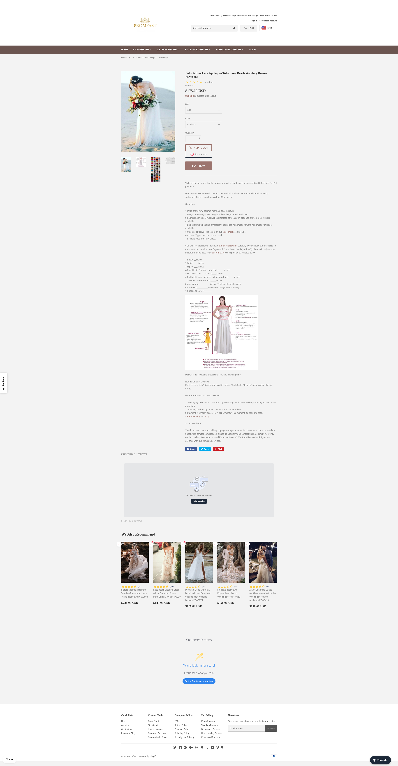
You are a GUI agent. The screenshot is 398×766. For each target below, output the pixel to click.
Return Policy (193, 416)
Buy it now (198, 165)
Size (187, 104)
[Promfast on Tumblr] (207, 748)
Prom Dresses (141, 49)
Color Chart (153, 721)
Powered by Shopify (148, 756)
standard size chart (228, 245)
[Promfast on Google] (191, 748)
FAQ (207, 416)
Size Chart (153, 725)
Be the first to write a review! (199, 681)
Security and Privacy (184, 737)
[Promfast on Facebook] (180, 748)
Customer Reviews (157, 733)
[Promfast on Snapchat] (202, 748)
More (252, 49)
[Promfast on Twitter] (174, 748)
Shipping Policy (182, 733)
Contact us (126, 729)
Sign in (254, 21)
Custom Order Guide (158, 737)
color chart (227, 232)
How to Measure (156, 729)
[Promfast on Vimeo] (217, 748)
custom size (218, 252)
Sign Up (271, 728)
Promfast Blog (128, 733)
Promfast (132, 756)
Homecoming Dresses (229, 49)
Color (187, 118)
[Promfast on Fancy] (222, 748)
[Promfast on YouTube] (212, 748)
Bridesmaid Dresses (197, 49)
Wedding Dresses (167, 49)
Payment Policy (182, 729)
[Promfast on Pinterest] (185, 748)
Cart (251, 28)
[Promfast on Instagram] (197, 748)
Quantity (189, 133)
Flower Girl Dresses (210, 737)
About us (125, 725)
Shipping (189, 96)
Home (124, 49)
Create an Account (269, 21)
